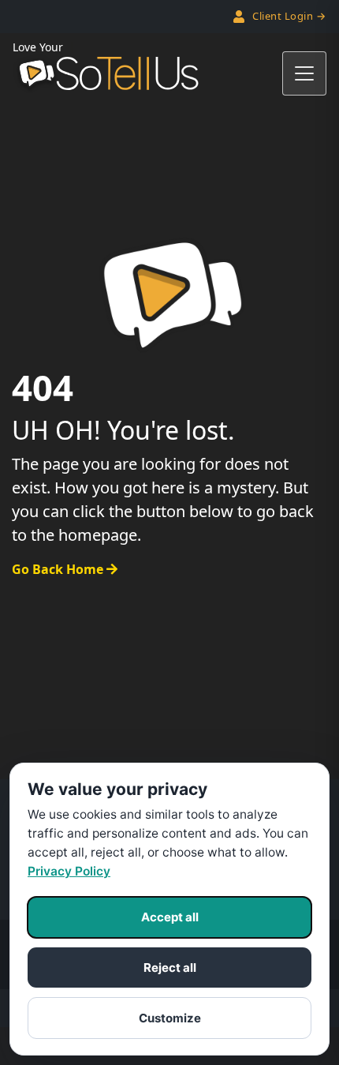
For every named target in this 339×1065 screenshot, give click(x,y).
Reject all (169, 967)
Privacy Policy (69, 871)
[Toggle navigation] (304, 73)
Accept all (170, 916)
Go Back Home (59, 569)
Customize (170, 1018)
